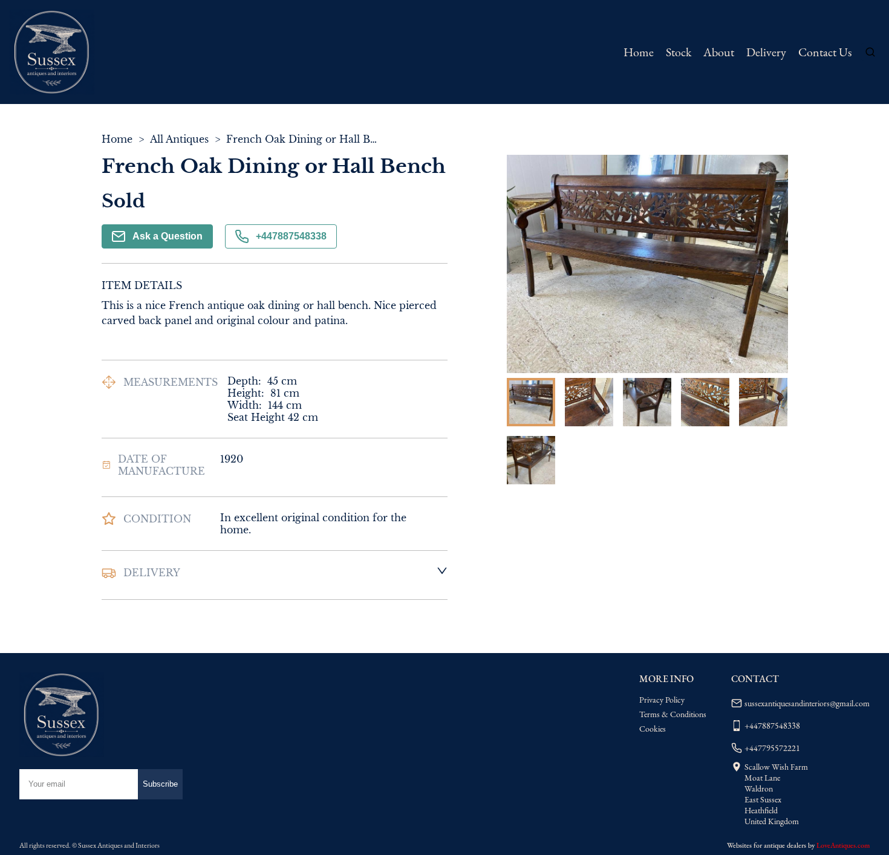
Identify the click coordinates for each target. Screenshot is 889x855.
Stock (678, 52)
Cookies (652, 728)
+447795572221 (772, 748)
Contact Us (825, 52)
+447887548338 (291, 236)
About (718, 52)
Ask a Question (167, 236)
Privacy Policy (662, 699)
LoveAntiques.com (843, 845)
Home (639, 52)
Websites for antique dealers (766, 845)
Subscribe (160, 783)
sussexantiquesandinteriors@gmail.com (807, 703)
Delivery (766, 52)
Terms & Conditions (672, 714)
